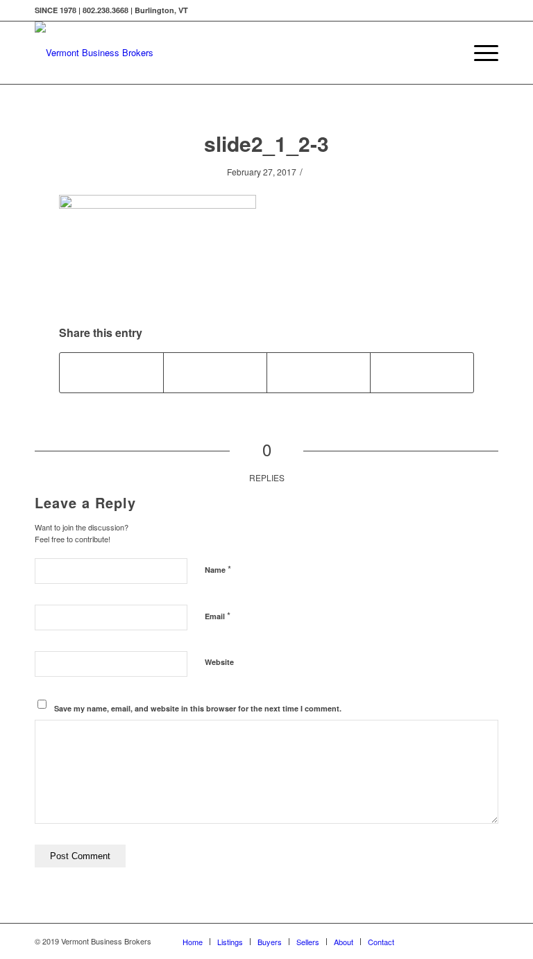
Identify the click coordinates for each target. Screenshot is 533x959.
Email (217, 615)
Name (218, 569)
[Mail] (487, 941)
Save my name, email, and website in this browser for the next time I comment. (197, 708)
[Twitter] (425, 941)
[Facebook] (446, 941)
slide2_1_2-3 (266, 143)
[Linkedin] (467, 941)
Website (219, 662)
